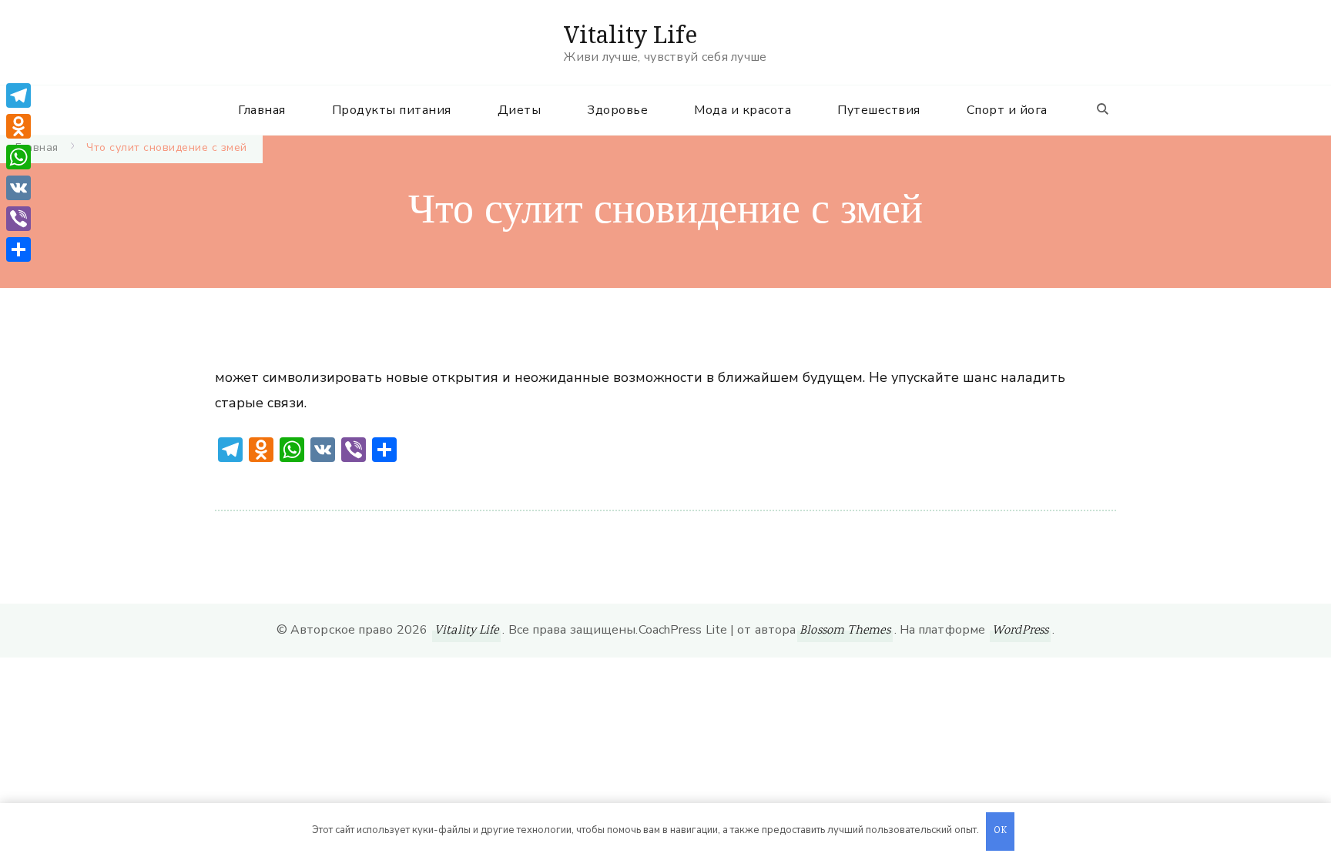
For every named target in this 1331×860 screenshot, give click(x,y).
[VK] (18, 187)
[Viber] (18, 218)
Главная (262, 110)
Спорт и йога (1007, 110)
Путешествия (878, 110)
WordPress (1020, 631)
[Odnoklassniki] (18, 126)
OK (1000, 831)
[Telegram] (18, 95)
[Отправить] (18, 249)
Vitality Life (630, 34)
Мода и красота (742, 110)
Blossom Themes (845, 631)
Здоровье (617, 110)
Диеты (519, 110)
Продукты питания (391, 110)
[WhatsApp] (18, 157)
